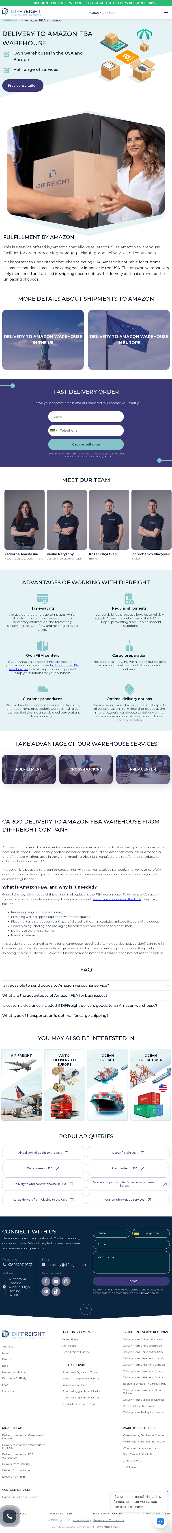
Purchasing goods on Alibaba (81, 1391)
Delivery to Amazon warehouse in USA (39, 1184)
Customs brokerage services (124, 1199)
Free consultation (23, 86)
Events (6, 1359)
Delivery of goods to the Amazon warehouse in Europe (124, 1184)
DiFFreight (11, 20)
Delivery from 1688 (14, 1476)
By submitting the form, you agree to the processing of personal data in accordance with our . (86, 455)
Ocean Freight (71, 1339)
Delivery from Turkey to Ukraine (143, 1412)
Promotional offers (14, 1372)
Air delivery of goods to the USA (40, 1152)
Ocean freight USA (125, 1152)
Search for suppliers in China (80, 1378)
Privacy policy (82, 1520)
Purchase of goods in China (80, 1372)
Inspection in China (74, 1385)
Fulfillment (130, 1467)
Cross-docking (132, 1460)
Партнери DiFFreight (16, 1378)
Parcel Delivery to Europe (139, 1406)
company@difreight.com (66, 1265)
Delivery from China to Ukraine (142, 1339)
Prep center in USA (125, 1168)
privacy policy (103, 456)
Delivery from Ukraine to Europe (143, 1371)
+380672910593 (19, 1265)
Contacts (8, 1391)
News (5, 1353)
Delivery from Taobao (16, 1463)
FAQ (5, 1384)
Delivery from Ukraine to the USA (144, 1358)
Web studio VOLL (108, 1527)
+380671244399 (102, 13)
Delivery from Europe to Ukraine (143, 1399)
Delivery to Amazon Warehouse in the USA (23, 1446)
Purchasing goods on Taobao (81, 1397)
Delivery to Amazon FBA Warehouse (17, 1456)
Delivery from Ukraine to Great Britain (142, 1391)
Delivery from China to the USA (143, 1352)
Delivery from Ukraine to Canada (144, 1364)
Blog (5, 1365)
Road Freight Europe (76, 1352)
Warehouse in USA (39, 1168)
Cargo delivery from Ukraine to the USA (40, 1199)
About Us (8, 1346)
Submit (131, 1281)
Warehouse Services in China (141, 1448)
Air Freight (69, 1345)
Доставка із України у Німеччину (144, 1383)
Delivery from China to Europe (142, 1345)
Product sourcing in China (79, 1404)
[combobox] (53, 430)
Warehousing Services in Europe (143, 1435)
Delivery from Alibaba (16, 1470)
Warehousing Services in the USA (144, 1441)
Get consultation (86, 444)
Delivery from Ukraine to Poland (143, 1377)
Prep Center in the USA (138, 1454)
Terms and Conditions (108, 1520)
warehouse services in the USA (117, 899)
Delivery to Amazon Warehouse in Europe (23, 1437)
